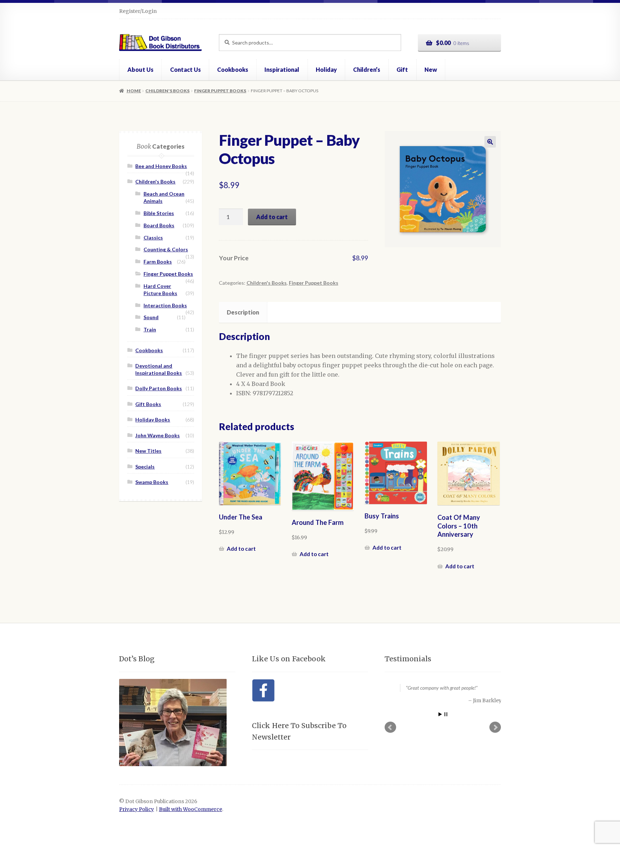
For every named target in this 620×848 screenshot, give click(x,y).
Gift (402, 69)
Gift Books (148, 404)
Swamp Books (151, 482)
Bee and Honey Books (161, 166)
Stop (445, 714)
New (430, 69)
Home (134, 90)
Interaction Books (165, 305)
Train (150, 329)
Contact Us (185, 69)
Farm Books (158, 261)
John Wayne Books (157, 435)
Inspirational (281, 69)
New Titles (148, 451)
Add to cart (272, 216)
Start (440, 714)
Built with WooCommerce (190, 809)
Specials (145, 466)
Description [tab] (243, 312)
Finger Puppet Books (220, 90)
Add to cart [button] (241, 548)
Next (495, 727)
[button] (490, 142)
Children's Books (167, 90)
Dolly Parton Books (158, 388)
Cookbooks (232, 69)
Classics (153, 237)
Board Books (159, 225)
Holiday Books (152, 419)
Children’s (366, 69)
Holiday (326, 69)
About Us (140, 69)
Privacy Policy (136, 809)
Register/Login (138, 11)
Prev (390, 727)
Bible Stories (159, 213)
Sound (151, 317)
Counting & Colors (166, 249)
